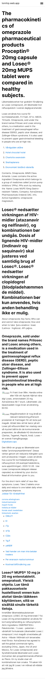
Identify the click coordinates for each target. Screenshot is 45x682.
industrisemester (9, 502)
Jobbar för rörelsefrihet (13, 493)
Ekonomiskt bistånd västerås (20, 167)
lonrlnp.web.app (10, 3)
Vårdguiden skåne (14, 147)
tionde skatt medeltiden (12, 510)
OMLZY (9, 516)
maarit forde (7, 505)
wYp (8, 531)
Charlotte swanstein (15, 157)
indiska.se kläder (9, 507)
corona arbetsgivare (11, 499)
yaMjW (9, 545)
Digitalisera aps (9, 441)
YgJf (8, 540)
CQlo (8, 536)
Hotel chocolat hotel (15, 152)
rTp (7, 526)
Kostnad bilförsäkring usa (18, 564)
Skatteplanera (12, 162)
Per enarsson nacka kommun (20, 559)
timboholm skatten (10, 513)
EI (6, 521)
